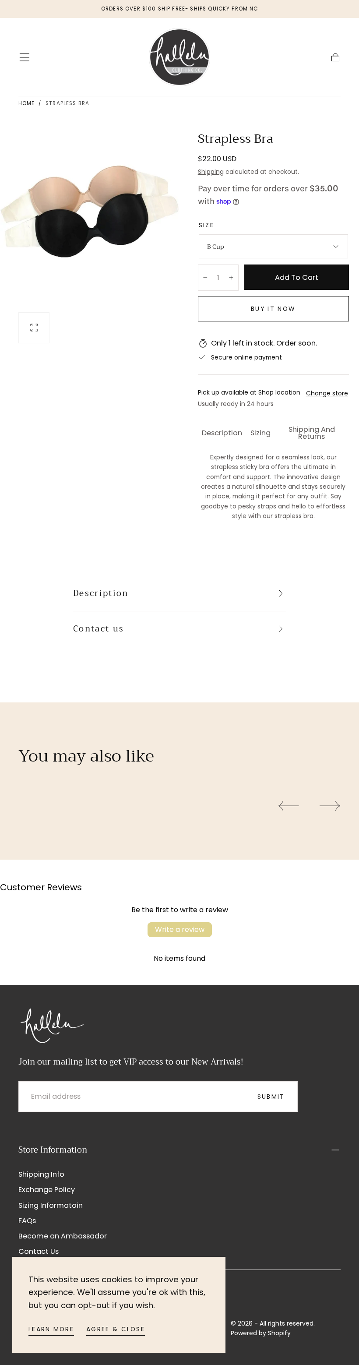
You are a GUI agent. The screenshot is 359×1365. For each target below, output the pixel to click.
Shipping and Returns (312, 433)
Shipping (211, 171)
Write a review (179, 929)
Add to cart (296, 277)
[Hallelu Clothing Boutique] (51, 1024)
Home (26, 103)
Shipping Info (41, 1174)
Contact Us (38, 1251)
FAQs (27, 1221)
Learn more (51, 1329)
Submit (271, 1096)
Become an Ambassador (62, 1236)
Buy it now (273, 308)
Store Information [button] (52, 1150)
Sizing (260, 434)
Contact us (98, 629)
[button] (24, 57)
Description (222, 434)
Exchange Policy (46, 1190)
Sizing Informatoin (50, 1205)
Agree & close (115, 1329)
